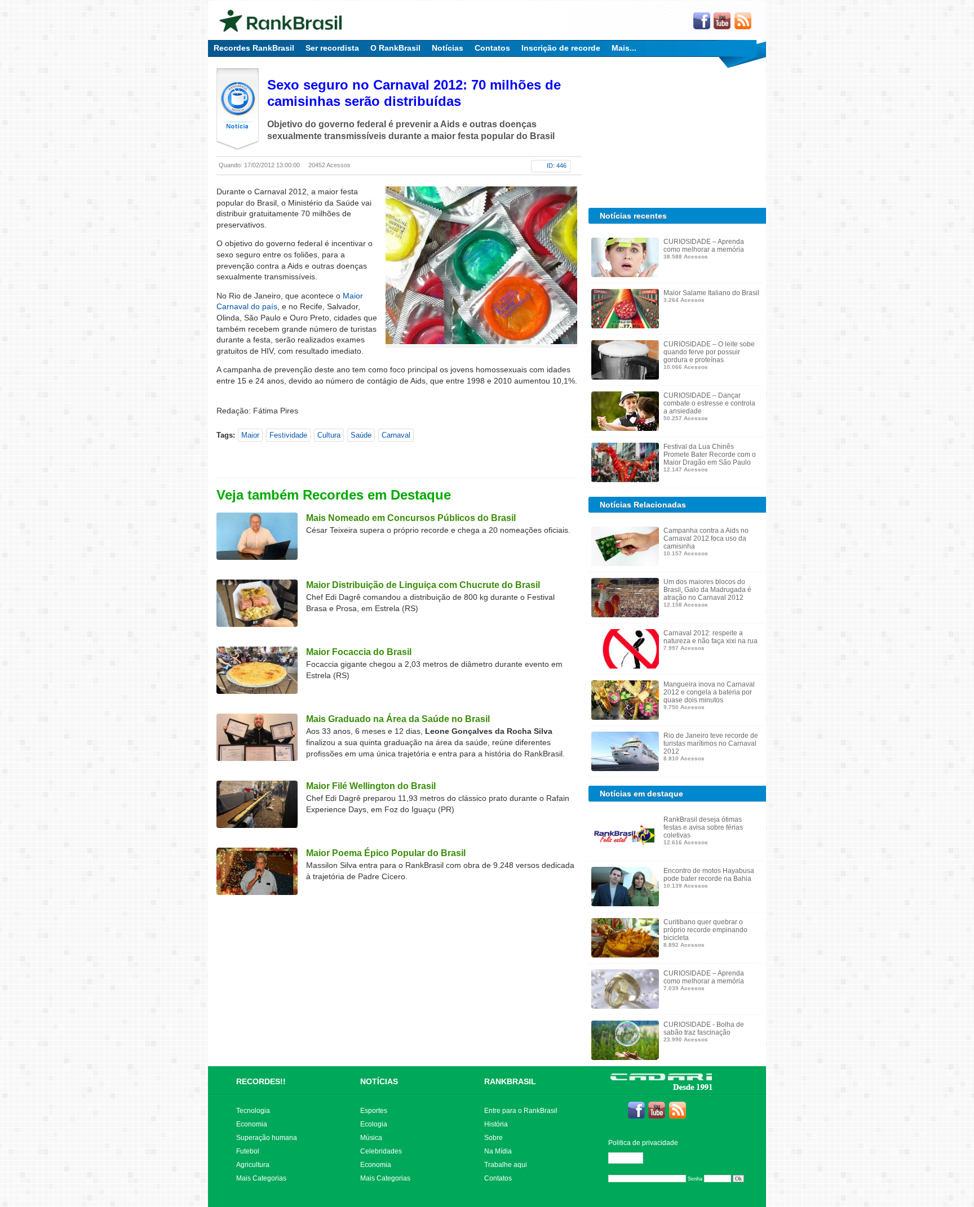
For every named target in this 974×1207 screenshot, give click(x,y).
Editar (630, 1158)
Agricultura (252, 1165)
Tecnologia (253, 1111)
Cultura (328, 435)
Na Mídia (498, 1151)
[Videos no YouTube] (722, 21)
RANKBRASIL (510, 1081)
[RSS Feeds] (743, 21)
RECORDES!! (261, 1081)
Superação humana (266, 1138)
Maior (250, 435)
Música (371, 1138)
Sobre (493, 1138)
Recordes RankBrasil (254, 47)
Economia (251, 1124)
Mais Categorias (261, 1178)
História (496, 1124)
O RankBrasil (395, 47)
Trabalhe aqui (505, 1165)
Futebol (247, 1151)
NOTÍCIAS (379, 1081)
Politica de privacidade (643, 1143)
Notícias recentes (633, 215)
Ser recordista (332, 47)
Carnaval (396, 435)
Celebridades (381, 1151)
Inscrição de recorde (560, 47)
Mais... (624, 47)
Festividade (288, 435)
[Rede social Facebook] (701, 21)
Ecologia (373, 1124)
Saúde (361, 435)
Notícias (447, 47)
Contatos (492, 47)
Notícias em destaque (641, 793)
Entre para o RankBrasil (520, 1111)
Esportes (373, 1111)
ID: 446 (556, 165)
